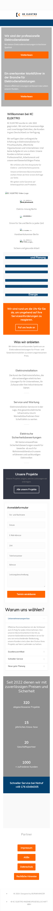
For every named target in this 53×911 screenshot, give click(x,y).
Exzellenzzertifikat (16, 651)
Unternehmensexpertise (19, 618)
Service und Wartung (26, 402)
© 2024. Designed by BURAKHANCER (29, 893)
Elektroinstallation (26, 370)
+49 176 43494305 (27, 786)
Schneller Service (15, 659)
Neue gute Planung (16, 666)
